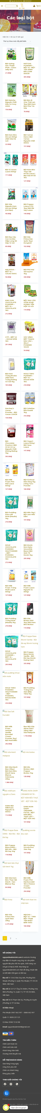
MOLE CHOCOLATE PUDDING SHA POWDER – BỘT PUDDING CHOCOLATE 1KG (11, 552)
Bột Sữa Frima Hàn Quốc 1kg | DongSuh (28, 240)
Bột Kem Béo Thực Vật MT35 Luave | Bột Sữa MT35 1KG (30, 174)
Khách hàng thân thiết (11, 1050)
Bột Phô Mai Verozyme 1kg (29, 272)
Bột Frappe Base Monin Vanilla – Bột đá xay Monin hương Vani (30, 656)
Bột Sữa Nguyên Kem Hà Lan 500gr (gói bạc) (11, 207)
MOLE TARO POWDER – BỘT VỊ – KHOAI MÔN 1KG (29, 378)
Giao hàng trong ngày (11, 1063)
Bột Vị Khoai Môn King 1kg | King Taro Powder (29, 483)
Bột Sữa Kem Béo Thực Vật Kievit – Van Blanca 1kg (11, 881)
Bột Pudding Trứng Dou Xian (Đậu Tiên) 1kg (29, 691)
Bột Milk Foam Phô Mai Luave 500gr (9, 483)
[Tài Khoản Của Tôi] (34, 6)
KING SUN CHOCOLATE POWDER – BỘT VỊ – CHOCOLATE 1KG (10, 305)
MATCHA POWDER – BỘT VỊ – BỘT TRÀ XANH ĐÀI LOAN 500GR (29, 69)
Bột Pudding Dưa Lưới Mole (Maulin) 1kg (11, 515)
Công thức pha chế (9, 1067)
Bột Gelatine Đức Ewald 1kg (29, 410)
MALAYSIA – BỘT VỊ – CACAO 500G (11, 272)
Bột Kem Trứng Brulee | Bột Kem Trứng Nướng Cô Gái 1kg (11, 378)
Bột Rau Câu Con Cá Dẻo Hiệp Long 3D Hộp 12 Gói (11, 240)
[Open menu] (2, 6)
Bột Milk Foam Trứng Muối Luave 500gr (10, 589)
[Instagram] (11, 1084)
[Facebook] (5, 1084)
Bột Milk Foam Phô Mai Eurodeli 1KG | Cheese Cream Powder (29, 883)
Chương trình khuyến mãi (12, 1054)
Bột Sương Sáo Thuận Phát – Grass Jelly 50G (10, 67)
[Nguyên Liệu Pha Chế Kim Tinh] (23, 6)
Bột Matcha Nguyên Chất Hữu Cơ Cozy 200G (11, 103)
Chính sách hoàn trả (10, 1044)
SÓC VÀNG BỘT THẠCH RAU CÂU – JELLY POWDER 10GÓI (29, 342)
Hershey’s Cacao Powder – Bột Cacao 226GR (11, 411)
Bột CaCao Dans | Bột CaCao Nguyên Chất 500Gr (29, 139)
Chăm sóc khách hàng (10, 1070)
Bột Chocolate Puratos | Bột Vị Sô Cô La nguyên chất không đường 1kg (11, 447)
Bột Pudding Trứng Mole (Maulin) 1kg (10, 620)
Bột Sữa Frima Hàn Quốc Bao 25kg (9, 918)
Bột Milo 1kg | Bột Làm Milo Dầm (29, 514)
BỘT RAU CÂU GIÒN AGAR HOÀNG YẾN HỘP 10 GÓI (30, 303)
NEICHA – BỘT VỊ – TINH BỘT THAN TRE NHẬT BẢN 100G (30, 919)
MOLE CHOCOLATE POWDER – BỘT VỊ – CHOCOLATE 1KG (10, 656)
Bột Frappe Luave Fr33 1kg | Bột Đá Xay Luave (29, 207)
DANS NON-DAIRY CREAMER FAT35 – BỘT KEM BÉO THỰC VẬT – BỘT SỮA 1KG (29, 813)
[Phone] (17, 1084)
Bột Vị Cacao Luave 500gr (11, 171)
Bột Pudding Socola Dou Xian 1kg (29, 847)
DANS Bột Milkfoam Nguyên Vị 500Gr (9, 809)
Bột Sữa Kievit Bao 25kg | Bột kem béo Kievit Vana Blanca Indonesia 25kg (11, 773)
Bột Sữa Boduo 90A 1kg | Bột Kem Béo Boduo (30, 621)
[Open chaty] (6, 1107)
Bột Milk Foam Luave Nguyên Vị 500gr (29, 589)
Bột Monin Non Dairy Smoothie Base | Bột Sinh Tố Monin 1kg (28, 550)
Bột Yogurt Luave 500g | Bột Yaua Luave (29, 444)
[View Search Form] (11, 6)
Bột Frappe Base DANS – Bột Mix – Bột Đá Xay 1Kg (11, 848)
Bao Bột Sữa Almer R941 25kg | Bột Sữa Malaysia (29, 729)
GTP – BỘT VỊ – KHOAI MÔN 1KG (11, 339)
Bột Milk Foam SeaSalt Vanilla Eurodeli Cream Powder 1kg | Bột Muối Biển (11, 733)
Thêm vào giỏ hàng (11, 80)
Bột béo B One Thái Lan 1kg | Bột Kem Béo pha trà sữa (30, 104)
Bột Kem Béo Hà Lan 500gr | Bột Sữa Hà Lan (11, 138)
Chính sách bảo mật (10, 1047)
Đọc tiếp (11, 117)
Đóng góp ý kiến (9, 1073)
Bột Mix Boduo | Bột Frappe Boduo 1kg (29, 770)
